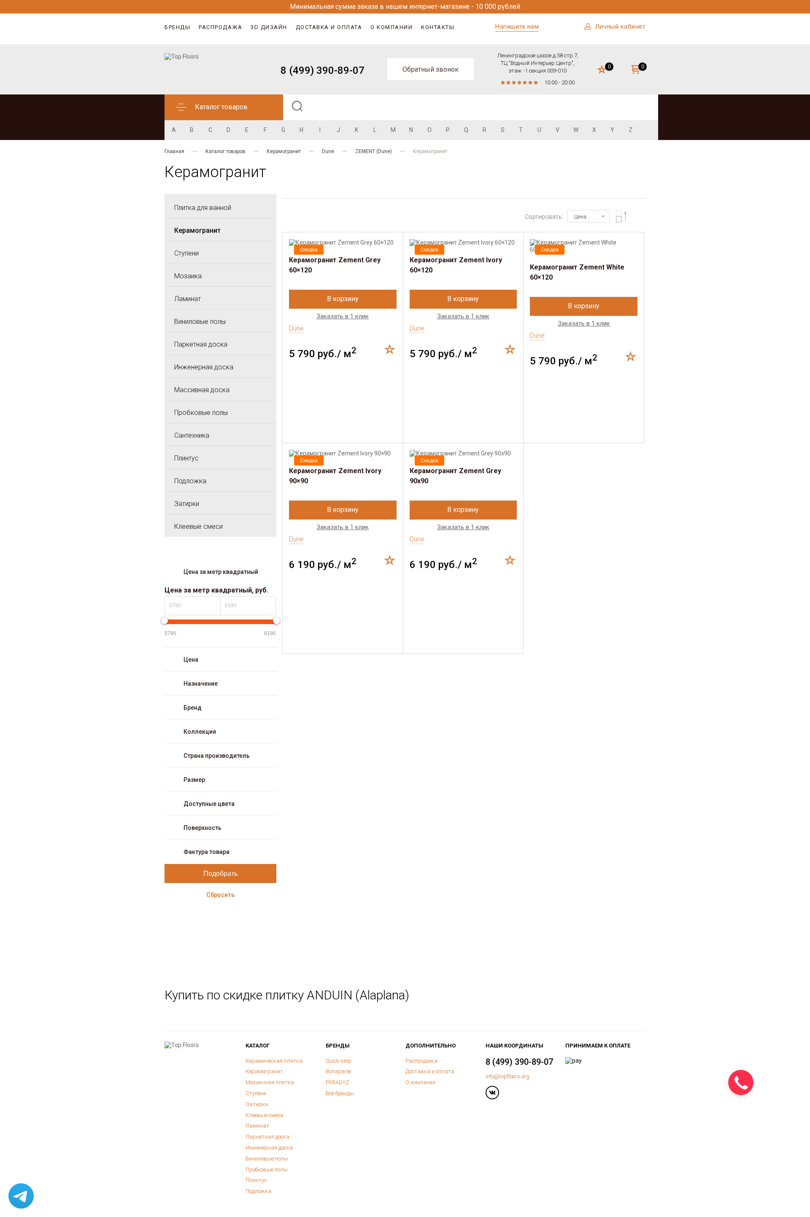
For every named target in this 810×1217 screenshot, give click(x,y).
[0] (602, 70)
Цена (191, 659)
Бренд (193, 707)
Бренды (177, 27)
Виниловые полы (200, 322)
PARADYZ (337, 1082)
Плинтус (186, 458)
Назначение (201, 683)
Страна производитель (217, 755)
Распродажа (220, 27)
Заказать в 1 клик (342, 316)
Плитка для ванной (202, 208)
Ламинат (187, 299)
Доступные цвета (209, 803)
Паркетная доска (200, 344)
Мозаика (188, 276)
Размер (194, 779)
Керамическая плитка (274, 1061)
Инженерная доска (203, 367)
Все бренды (340, 1093)
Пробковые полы (201, 413)
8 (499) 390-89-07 (322, 70)
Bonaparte (338, 1071)
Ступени (186, 253)
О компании (391, 27)
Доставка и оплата (329, 27)
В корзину (343, 299)
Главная (174, 151)
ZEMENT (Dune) (373, 151)
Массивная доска (202, 390)
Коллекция (200, 731)
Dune (328, 151)
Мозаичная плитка (270, 1082)
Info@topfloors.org (507, 1076)
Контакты (437, 27)
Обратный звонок (430, 69)
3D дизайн (269, 27)
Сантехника (191, 435)
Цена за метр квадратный (221, 571)
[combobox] (588, 216)
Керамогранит (284, 151)
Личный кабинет (620, 26)
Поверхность (202, 827)
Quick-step (338, 1061)
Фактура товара (207, 851)
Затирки (186, 504)
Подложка (190, 481)
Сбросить (220, 894)
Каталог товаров (225, 151)
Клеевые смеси (198, 526)
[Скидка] (343, 242)
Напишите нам (517, 26)
